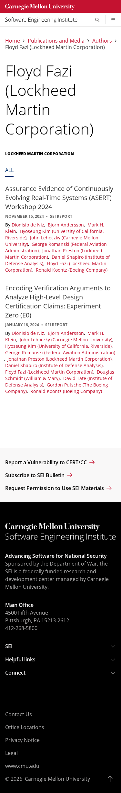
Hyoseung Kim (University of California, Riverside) (59, 346)
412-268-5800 (21, 628)
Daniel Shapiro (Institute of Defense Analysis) (54, 365)
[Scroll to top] (112, 779)
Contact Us (18, 714)
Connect (15, 672)
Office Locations (24, 727)
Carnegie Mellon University (57, 778)
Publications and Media (56, 40)
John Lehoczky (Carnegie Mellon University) (67, 339)
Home (12, 40)
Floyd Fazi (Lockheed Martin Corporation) (50, 372)
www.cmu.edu (22, 765)
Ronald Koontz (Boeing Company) (71, 270)
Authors (102, 40)
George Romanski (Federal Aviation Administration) (60, 352)
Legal (11, 753)
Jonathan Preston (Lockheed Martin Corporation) (60, 359)
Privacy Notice (22, 740)
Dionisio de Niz (28, 225)
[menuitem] (44, 20)
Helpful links (20, 659)
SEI (9, 646)
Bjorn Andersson (66, 225)
